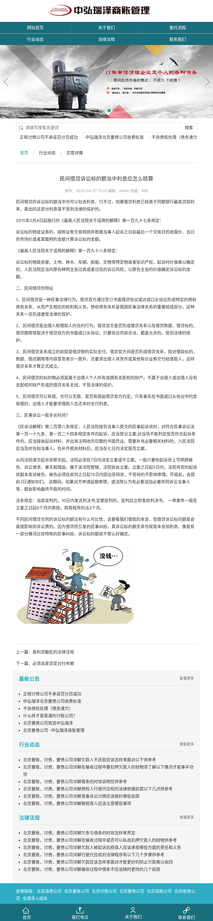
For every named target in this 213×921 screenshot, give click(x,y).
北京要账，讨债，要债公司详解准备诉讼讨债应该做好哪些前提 (81, 796)
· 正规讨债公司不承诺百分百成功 (32, 137)
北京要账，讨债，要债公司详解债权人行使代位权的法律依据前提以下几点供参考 (98, 788)
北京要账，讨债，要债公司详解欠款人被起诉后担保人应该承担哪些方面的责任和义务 (102, 847)
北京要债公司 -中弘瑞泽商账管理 (53, 730)
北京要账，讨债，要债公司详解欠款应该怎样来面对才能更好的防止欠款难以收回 (98, 862)
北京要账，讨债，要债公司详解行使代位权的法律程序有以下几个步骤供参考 (93, 854)
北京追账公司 (159, 891)
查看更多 (186, 678)
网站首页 (35, 27)
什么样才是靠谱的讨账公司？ (50, 715)
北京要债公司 (131, 891)
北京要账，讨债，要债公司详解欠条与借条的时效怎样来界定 (79, 832)
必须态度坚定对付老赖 (53, 663)
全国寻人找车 (35, 898)
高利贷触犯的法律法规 (53, 652)
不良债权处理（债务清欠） (48, 708)
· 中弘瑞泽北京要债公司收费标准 (98, 137)
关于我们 (106, 27)
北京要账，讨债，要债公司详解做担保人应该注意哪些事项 (77, 803)
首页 (24, 152)
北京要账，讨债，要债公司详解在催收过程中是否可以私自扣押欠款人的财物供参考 (100, 840)
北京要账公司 (76, 891)
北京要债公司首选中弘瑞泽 (48, 723)
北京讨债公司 (104, 891)
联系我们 (177, 39)
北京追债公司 (49, 891)
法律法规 (106, 39)
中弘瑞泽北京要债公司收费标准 (52, 701)
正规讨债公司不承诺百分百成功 (52, 693)
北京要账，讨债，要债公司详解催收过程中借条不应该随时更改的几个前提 (91, 869)
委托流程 (177, 27)
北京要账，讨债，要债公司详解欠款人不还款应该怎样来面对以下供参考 (89, 759)
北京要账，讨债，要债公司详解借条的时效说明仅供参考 (75, 781)
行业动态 (35, 39)
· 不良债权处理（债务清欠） (160, 137)
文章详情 (74, 152)
